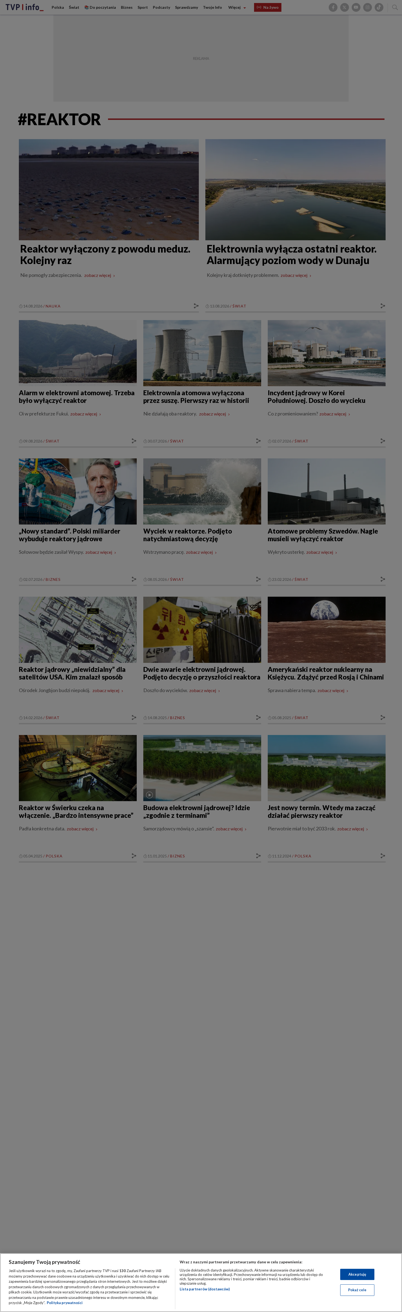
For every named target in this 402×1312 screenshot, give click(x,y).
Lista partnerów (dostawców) (205, 1289)
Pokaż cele (357, 1290)
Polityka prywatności (65, 1303)
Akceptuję (357, 1274)
